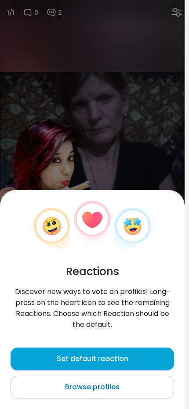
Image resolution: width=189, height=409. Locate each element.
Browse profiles (92, 387)
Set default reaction (92, 359)
